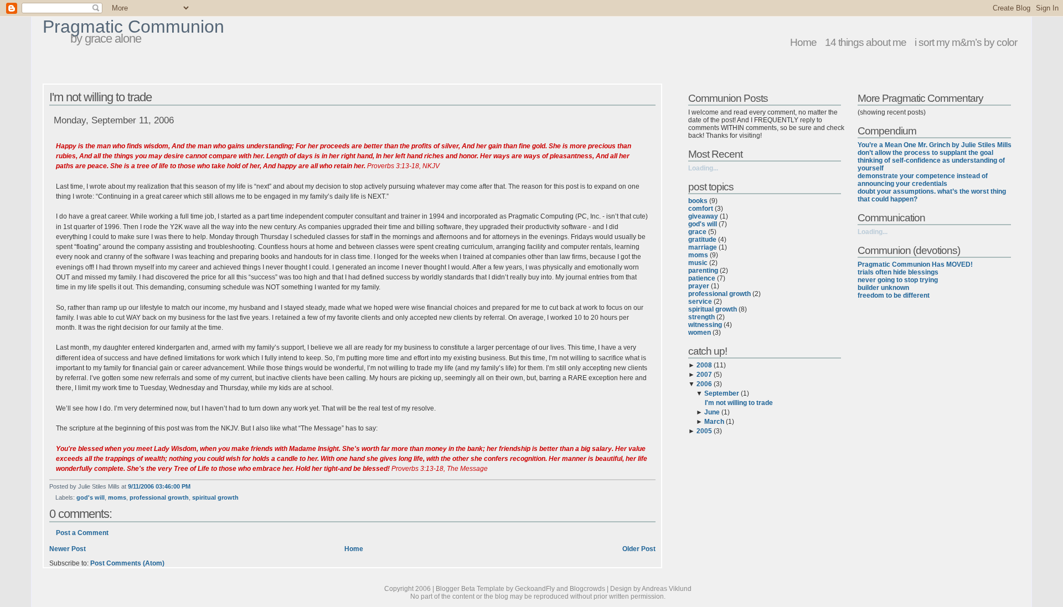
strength (701, 317)
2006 (704, 384)
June (712, 412)
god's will (90, 497)
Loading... (703, 168)
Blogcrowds (587, 589)
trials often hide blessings (898, 272)
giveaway (703, 216)
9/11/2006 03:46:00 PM (159, 486)
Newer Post (67, 549)
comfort (700, 208)
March (714, 422)
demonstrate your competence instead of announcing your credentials (923, 180)
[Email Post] (193, 486)
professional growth (159, 497)
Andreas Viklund (667, 589)
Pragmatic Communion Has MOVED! (915, 264)
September (721, 393)
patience (701, 278)
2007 (704, 374)
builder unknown (883, 288)
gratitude (702, 239)
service (700, 301)
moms (117, 497)
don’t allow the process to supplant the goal (925, 153)
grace (697, 232)
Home (803, 42)
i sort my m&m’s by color (966, 42)
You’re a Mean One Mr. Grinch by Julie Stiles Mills (935, 145)
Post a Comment (82, 533)
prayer (698, 286)
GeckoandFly (535, 589)
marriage (702, 247)
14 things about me (865, 42)
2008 (704, 365)
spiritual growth (215, 497)
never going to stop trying (898, 280)
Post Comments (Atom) (127, 563)
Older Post (639, 549)
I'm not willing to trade (100, 97)
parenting (703, 270)
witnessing (705, 325)
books (698, 201)
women (699, 332)
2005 (704, 431)
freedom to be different (894, 295)
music (698, 263)
